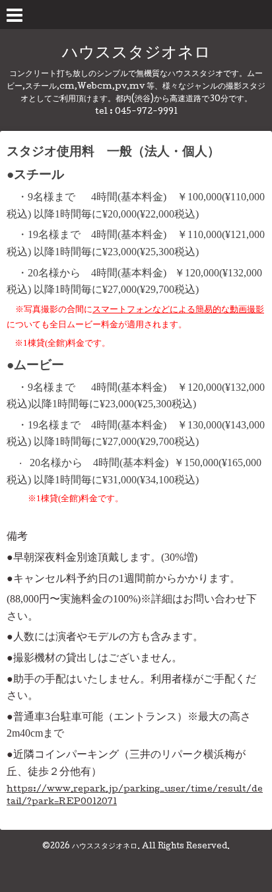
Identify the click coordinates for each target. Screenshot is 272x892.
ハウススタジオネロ (136, 54)
